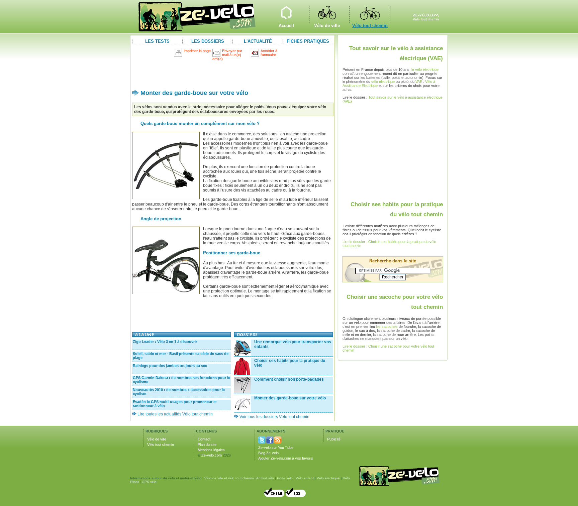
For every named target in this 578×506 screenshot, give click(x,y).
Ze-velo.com (211, 455)
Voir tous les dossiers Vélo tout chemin (274, 416)
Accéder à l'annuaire (269, 53)
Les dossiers (207, 41)
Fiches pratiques (308, 41)
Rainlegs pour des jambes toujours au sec (170, 366)
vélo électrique (383, 82)
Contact (204, 439)
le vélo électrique (425, 70)
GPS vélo (149, 482)
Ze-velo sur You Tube (275, 448)
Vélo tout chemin (370, 14)
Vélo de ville (326, 14)
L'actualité (258, 41)
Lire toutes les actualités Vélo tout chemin (175, 414)
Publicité (334, 439)
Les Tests (157, 41)
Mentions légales (211, 450)
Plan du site (207, 444)
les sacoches (387, 327)
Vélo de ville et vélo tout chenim (229, 478)
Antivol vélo (265, 478)
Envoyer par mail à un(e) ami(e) (227, 55)
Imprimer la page (197, 51)
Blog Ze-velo (268, 453)
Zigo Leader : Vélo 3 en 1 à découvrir (165, 342)
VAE (418, 82)
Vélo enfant (305, 478)
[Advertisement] (232, 72)
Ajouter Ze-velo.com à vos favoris (285, 458)
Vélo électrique (328, 478)
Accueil (286, 14)
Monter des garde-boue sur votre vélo (290, 398)
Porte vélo (285, 478)
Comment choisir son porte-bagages (289, 379)
